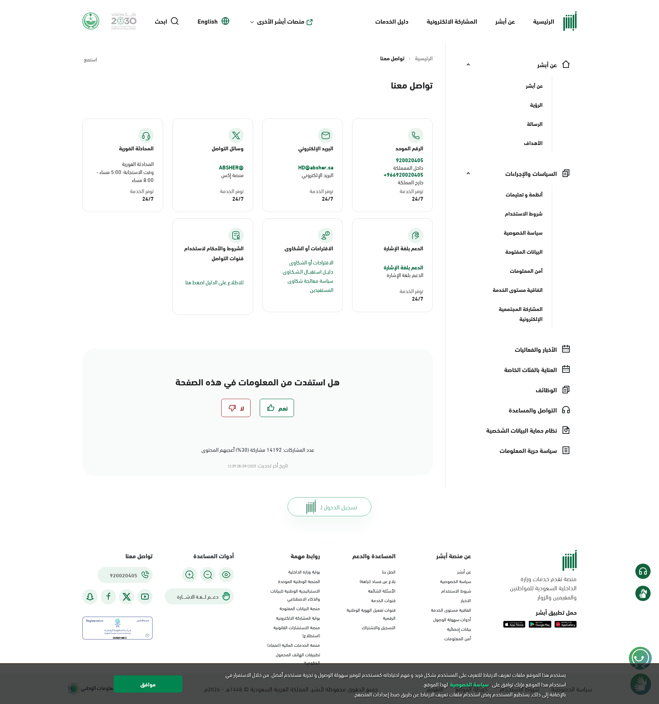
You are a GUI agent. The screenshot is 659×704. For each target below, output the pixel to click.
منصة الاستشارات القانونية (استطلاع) (296, 631)
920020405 (409, 160)
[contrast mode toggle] (226, 574)
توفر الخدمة (411, 191)
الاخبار (466, 600)
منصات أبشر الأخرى (281, 21)
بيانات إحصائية (459, 628)
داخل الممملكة (408, 167)
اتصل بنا (388, 571)
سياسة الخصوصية (455, 581)
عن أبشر (505, 20)
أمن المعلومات (457, 638)
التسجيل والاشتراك (378, 627)
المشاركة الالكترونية (452, 20)
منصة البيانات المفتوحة (300, 608)
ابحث (161, 21)
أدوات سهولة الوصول (452, 619)
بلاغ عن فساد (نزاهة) (377, 581)
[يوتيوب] (144, 596)
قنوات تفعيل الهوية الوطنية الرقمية (371, 613)
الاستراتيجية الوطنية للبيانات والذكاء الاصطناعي (295, 594)
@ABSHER (231, 167)
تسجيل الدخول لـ (338, 506)
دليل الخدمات (391, 20)
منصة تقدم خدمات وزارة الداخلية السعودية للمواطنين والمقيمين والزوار (543, 587)
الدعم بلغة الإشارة (403, 267)
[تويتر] (126, 596)
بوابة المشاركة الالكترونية (298, 617)
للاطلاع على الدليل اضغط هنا (214, 282)
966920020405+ (403, 174)
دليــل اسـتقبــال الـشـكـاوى (308, 271)
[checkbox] (277, 408)
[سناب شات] (90, 596)
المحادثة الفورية (138, 163)
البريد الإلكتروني (317, 175)
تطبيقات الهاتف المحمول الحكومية (298, 658)
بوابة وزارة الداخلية (304, 571)
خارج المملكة (410, 182)
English (208, 21)
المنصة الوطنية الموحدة (299, 581)
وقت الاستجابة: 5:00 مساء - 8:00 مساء (125, 176)
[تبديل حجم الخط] (207, 574)
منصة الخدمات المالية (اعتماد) (293, 644)
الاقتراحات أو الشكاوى (311, 262)
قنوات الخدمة (383, 600)
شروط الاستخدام (456, 590)
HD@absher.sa (315, 167)
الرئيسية (543, 20)
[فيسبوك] (108, 596)
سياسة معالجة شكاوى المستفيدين (310, 284)
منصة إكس (232, 175)
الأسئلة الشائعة (381, 590)
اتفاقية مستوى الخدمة (451, 609)
